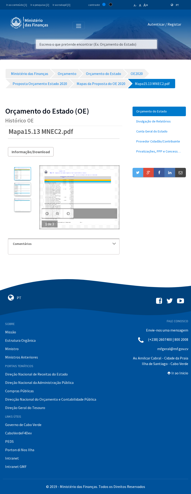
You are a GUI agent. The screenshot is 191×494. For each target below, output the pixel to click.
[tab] (63, 244)
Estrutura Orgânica (20, 340)
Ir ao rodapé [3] (61, 5)
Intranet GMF (16, 466)
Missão (10, 332)
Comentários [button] (22, 244)
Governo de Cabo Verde (23, 424)
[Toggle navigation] (55, 25)
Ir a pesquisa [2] (40, 5)
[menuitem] (159, 111)
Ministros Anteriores (21, 357)
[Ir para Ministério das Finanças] (29, 22)
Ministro (12, 348)
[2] (22, 189)
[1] (22, 173)
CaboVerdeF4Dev (18, 433)
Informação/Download (31, 151)
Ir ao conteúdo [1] (16, 5)
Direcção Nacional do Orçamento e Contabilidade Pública (50, 399)
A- (135, 5)
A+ (145, 5)
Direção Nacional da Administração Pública (39, 382)
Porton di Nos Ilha (19, 449)
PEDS (9, 441)
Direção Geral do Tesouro (25, 407)
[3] (22, 205)
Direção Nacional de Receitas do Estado (36, 374)
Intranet (12, 458)
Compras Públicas (19, 391)
